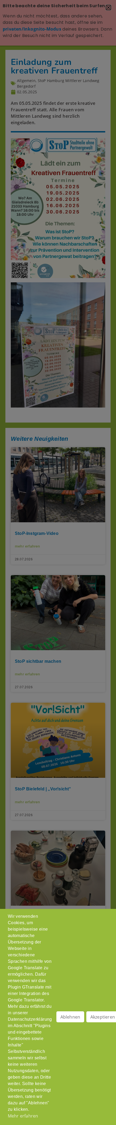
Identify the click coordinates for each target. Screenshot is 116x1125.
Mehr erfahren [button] (23, 1116)
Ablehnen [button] (70, 1017)
